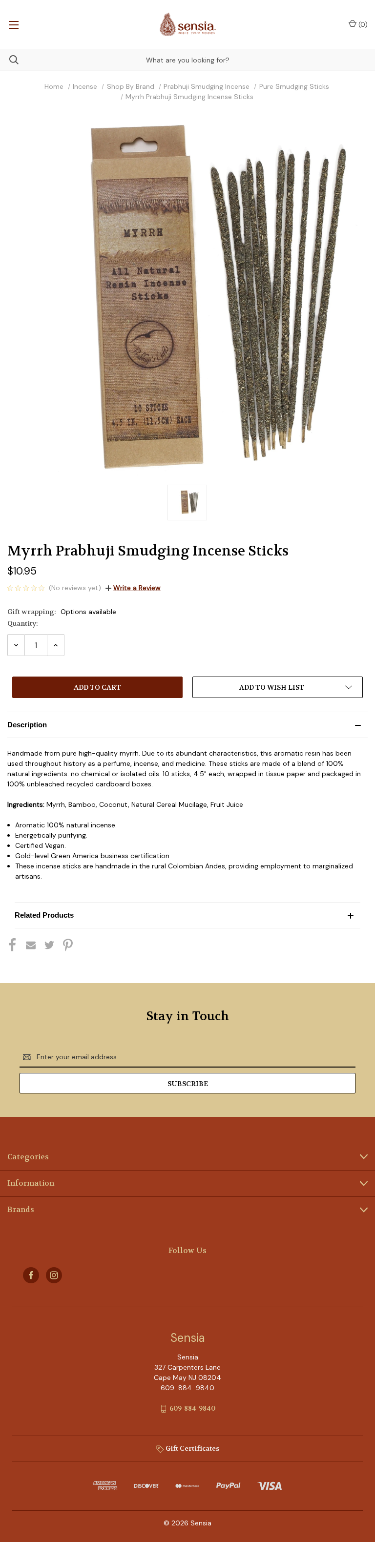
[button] (187, 725)
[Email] (31, 945)
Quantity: (22, 623)
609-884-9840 (192, 1408)
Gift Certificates (191, 1448)
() (362, 24)
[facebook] (31, 1275)
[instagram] (54, 1275)
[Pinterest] (68, 945)
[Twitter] (49, 945)
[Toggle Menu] (13, 24)
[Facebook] (12, 945)
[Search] (9, 60)
